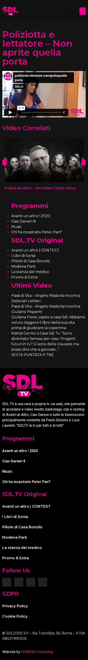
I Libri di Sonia (23, 256)
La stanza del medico (30, 272)
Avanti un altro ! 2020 (30, 216)
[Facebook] (6, 582)
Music (16, 227)
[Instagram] (18, 582)
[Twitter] (30, 582)
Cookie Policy (15, 616)
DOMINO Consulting (37, 652)
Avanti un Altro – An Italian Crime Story (40, 188)
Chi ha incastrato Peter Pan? (36, 232)
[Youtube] (42, 582)
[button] (70, 11)
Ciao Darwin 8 (23, 221)
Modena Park (23, 266)
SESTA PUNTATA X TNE (32, 355)
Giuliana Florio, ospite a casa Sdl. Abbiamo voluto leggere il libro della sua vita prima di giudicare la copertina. (48, 322)
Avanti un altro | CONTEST (35, 250)
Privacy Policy (15, 606)
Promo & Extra (24, 277)
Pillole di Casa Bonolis (30, 261)
